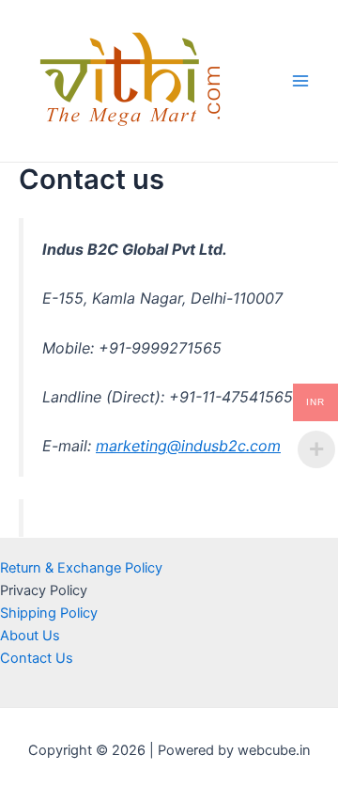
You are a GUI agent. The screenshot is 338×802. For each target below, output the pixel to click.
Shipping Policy (49, 613)
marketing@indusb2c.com (188, 445)
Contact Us (36, 658)
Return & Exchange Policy (81, 567)
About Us (30, 635)
